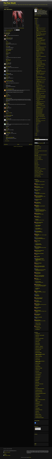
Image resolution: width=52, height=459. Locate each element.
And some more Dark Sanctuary (40, 114)
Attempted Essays (38, 272)
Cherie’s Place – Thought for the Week (40, 181)
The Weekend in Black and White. (39, 187)
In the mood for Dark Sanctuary (40, 115)
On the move (37, 263)
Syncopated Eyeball (38, 231)
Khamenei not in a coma (39, 76)
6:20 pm (7, 61)
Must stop (36, 190)
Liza (6, 56)
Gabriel (7, 94)
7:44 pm (7, 127)
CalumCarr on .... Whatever (39, 346)
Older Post (30, 144)
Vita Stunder (37, 411)
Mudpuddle (37, 380)
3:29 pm (7, 41)
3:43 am (7, 87)
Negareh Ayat (36, 163)
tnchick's (36, 406)
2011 (36, 21)
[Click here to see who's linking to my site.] (6, 452)
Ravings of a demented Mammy (39, 275)
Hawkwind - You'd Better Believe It (40, 40)
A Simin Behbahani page (38, 172)
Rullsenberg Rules (38, 284)
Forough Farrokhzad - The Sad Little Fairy (40, 168)
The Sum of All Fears (37, 273)
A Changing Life (37, 333)
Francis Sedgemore (38, 225)
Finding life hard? (37, 189)
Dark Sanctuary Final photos (39, 108)
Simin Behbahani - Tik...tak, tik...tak (40, 120)
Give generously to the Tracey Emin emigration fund (40, 107)
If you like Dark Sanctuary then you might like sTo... (40, 102)
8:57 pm (7, 139)
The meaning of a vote (38, 279)
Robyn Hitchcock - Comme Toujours (40, 39)
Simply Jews (37, 234)
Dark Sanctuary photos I (39, 113)
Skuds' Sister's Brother (38, 199)
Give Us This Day (37, 363)
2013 (36, 19)
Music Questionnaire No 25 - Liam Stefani (40, 320)
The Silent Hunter (37, 202)
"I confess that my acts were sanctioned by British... (39, 38)
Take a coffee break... (8, 50)
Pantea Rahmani (37, 152)
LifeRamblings (8, 73)
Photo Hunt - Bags (38, 32)
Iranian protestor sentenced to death (40, 95)
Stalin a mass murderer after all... (40, 82)
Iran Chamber (36, 153)
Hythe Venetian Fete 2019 (38, 244)
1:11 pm (7, 117)
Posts (36, 428)
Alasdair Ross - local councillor (39, 335)
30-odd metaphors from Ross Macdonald (40, 193)
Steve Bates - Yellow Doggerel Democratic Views (39, 259)
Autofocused (37, 341)
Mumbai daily (37, 382)
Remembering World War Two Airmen (40, 393)
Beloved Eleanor (37, 344)
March (37, 129)
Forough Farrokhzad (37, 167)
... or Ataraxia (37, 100)
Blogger (30, 457)
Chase (36, 241)
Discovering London (38, 349)
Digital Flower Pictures (9, 80)
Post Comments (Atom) (20, 146)
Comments (37, 429)
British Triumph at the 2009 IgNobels (40, 118)
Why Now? (36, 219)
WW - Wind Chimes (38, 41)
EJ (6, 110)
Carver (7, 34)
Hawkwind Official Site (37, 175)
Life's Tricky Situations (8, 49)
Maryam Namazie (37, 377)
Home (18, 144)
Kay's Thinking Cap (38, 307)
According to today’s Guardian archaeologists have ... (40, 103)
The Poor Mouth (9, 3)
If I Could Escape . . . (8, 132)
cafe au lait (7, 46)
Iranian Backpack (37, 366)
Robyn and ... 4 (38, 119)
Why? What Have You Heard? (39, 417)
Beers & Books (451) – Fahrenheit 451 (39, 184)
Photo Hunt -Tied (38, 54)
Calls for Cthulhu (38, 45)
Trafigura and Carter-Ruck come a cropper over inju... (40, 81)
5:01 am (7, 93)
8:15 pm (7, 68)
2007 (36, 134)
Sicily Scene (37, 205)
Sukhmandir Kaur (8, 98)
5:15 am (7, 101)
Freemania (36, 278)
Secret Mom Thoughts (9, 115)
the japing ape (37, 403)
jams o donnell (8, 66)
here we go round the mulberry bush (39, 276)
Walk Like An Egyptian (38, 251)
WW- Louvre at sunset (39, 61)
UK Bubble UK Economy (38, 409)
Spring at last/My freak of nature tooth (39, 266)
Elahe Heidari (36, 149)
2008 (36, 133)
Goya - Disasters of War (38, 176)
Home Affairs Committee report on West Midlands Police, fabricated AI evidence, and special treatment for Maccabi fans (40, 210)
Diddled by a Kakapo (38, 70)
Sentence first (37, 192)
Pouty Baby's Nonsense (38, 390)
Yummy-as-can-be (8, 60)
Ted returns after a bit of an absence (40, 96)
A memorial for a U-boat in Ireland (40, 63)
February (37, 130)
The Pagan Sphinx (38, 314)
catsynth (7, 103)
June (37, 126)
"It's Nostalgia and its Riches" (39, 253)
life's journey (37, 371)
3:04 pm (7, 36)
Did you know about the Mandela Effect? (40, 238)
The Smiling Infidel (38, 324)
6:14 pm (7, 51)
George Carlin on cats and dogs (40, 93)
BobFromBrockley (37, 213)
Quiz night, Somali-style (39, 62)
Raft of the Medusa (38, 121)
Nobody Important (38, 310)
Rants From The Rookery (38, 391)
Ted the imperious (38, 55)
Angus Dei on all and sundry (39, 338)
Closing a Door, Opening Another (39, 282)
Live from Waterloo (38, 374)
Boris (36, 75)
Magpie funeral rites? (38, 58)
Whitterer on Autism (38, 414)
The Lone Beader (37, 228)
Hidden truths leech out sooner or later (41, 60)
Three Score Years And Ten (39, 222)
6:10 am (7, 105)
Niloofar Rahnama (37, 164)
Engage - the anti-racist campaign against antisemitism (40, 354)
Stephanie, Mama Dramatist (9, 137)
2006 (36, 135)
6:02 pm (7, 121)
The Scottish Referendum (38, 301)
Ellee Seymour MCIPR (38, 352)
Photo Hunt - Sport (38, 94)
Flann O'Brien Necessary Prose (39, 159)
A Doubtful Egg (37, 256)
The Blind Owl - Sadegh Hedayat (39, 171)
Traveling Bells (37, 408)
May (36, 127)
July (36, 125)
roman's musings (37, 396)
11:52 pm (7, 75)
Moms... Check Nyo (8, 59)
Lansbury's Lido (37, 369)
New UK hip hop (37, 295)
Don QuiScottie (37, 288)
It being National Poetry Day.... (40, 99)
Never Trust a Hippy (38, 291)
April (36, 128)
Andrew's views (37, 326)
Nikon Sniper (37, 385)
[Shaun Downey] (35, 423)
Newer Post (6, 144)
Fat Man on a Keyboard (38, 356)
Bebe (36, 36)
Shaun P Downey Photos (38, 148)
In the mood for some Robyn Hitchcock (41, 31)
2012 (36, 20)
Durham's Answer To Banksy (38, 298)
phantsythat (37, 216)
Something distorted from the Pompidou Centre (40, 88)
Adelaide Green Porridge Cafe (39, 250)
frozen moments (37, 359)
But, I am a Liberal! (38, 281)
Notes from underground (38, 195)
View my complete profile (38, 15)
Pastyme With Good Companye (39, 388)
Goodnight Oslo (38, 59)
